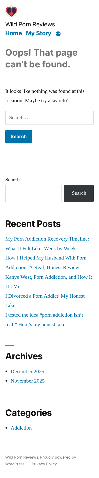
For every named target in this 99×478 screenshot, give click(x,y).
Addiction (21, 428)
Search (12, 179)
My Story (38, 33)
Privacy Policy (44, 464)
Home (13, 33)
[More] (58, 34)
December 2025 (27, 371)
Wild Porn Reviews (30, 24)
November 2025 (28, 381)
